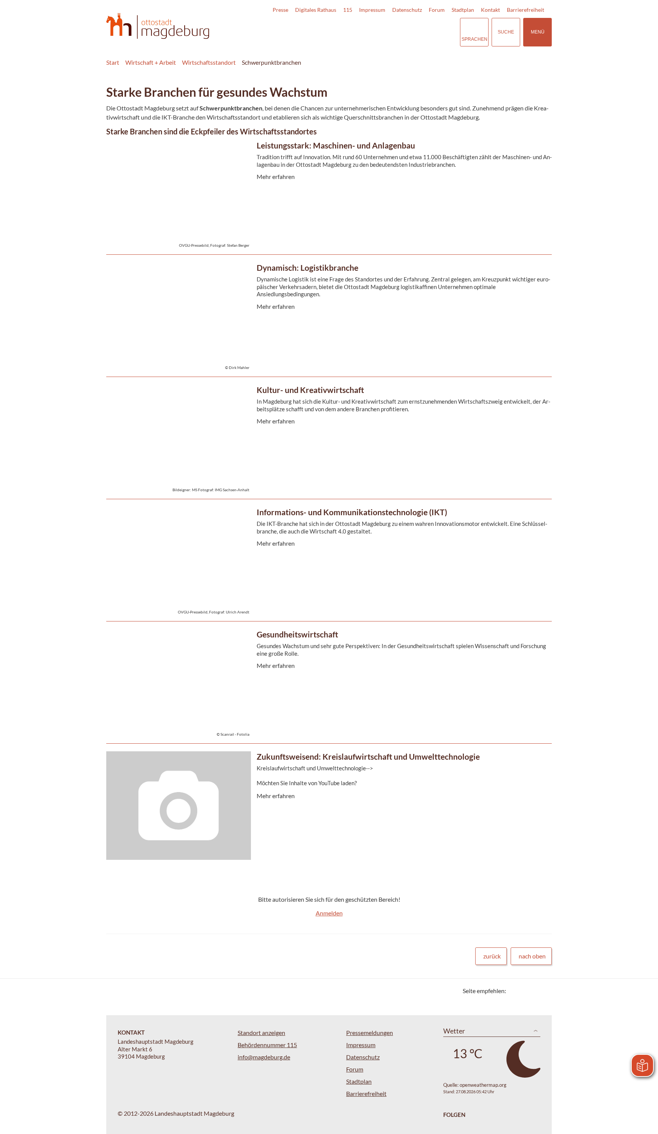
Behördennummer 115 (267, 1044)
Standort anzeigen (261, 1032)
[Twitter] (515, 990)
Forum (437, 9)
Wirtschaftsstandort (209, 62)
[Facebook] (524, 990)
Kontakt (490, 9)
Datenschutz (407, 9)
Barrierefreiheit (525, 9)
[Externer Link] (401, 32)
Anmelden (329, 913)
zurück (492, 956)
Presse (280, 9)
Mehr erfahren (327, 212)
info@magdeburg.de (264, 1057)
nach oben (532, 956)
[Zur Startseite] (157, 26)
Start (112, 62)
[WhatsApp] (543, 990)
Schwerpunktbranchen (271, 62)
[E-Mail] (534, 990)
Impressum (372, 9)
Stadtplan (463, 9)
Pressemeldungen (369, 1032)
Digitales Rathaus (315, 9)
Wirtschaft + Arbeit (150, 62)
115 (347, 9)
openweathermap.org (483, 1085)
